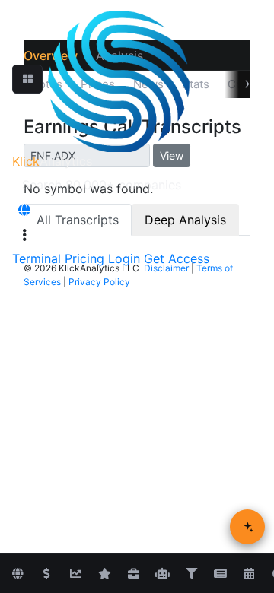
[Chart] (75, 574)
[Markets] (17, 574)
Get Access (176, 258)
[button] (27, 79)
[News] (220, 574)
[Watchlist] (104, 574)
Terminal (36, 258)
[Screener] (191, 574)
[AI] (162, 574)
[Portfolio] (133, 574)
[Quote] (46, 574)
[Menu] (24, 234)
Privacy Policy (99, 281)
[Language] (24, 209)
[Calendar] (248, 574)
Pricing (84, 258)
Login (124, 258)
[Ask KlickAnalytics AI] (247, 526)
